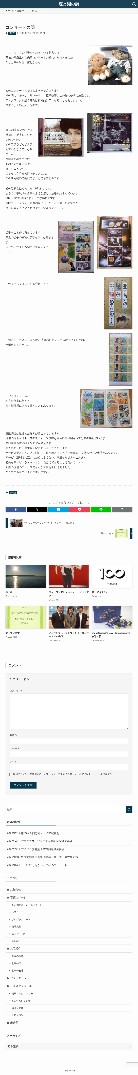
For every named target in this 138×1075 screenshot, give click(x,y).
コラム (15, 912)
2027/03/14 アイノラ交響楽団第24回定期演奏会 (35, 849)
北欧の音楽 (17, 956)
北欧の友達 (17, 970)
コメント (16, 690)
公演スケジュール (21, 985)
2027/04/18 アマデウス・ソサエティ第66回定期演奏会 (40, 841)
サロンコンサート (21, 1015)
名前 (13, 735)
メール (15, 748)
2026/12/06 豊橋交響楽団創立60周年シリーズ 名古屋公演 (42, 857)
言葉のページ (18, 897)
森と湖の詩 (69, 4)
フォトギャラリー (21, 978)
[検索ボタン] (134, 4)
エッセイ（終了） (21, 933)
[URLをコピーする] (122, 509)
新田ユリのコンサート (23, 993)
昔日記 (12, 33)
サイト (13, 761)
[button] (16, 509)
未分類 (14, 1022)
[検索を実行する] (129, 809)
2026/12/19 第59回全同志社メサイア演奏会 (33, 833)
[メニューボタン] (4, 4)
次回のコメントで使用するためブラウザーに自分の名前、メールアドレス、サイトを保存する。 (63, 774)
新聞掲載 (16, 926)
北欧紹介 (15, 948)
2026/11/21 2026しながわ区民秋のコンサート (37, 865)
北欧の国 (16, 963)
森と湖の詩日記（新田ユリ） (27, 905)
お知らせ (15, 889)
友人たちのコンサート (23, 1000)
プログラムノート (21, 919)
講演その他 (17, 1008)
